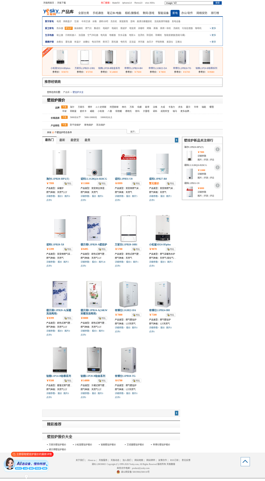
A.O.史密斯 (101, 107)
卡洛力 (171, 107)
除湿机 (150, 35)
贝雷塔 (146, 111)
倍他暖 (118, 111)
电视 (59, 21)
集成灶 (97, 28)
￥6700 (186, 72)
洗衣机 (114, 21)
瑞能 (204, 107)
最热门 (49, 139)
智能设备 (163, 13)
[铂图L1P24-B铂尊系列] (206, 63)
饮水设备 (122, 35)
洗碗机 (176, 28)
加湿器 (82, 35)
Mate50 (116, 3)
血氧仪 (60, 42)
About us (92, 460)
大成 (163, 107)
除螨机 (158, 35)
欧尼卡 (83, 111)
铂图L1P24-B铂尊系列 (206, 68)
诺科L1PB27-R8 (158, 178)
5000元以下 (75, 117)
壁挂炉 (68, 28)
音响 (132, 21)
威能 (92, 111)
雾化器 (68, 42)
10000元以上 (106, 117)
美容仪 (170, 42)
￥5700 (89, 72)
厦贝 (188, 107)
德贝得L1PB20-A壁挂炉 (94, 244)
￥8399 (50, 318)
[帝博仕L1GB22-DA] (158, 63)
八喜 (110, 111)
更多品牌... (185, 111)
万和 (132, 107)
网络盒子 (67, 21)
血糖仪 (86, 42)
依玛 (137, 111)
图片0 (67, 196)
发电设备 (176, 21)
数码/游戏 (148, 13)
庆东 (180, 107)
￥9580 (210, 72)
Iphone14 (127, 3)
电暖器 (112, 35)
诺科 (155, 111)
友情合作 (162, 460)
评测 (206, 160)
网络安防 (201, 13)
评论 (212, 160)
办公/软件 (187, 13)
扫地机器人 (70, 35)
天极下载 (61, 3)
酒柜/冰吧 (103, 21)
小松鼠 (101, 111)
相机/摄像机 (132, 13)
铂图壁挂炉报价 (108, 444)
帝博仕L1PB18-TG (182, 68)
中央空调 (85, 21)
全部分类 (83, 13)
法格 (155, 107)
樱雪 (211, 107)
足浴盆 (132, 42)
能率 (147, 107)
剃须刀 (106, 42)
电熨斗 (132, 35)
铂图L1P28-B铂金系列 (109, 68)
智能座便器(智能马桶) (174, 35)
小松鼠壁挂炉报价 (83, 444)
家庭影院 (123, 21)
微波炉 (123, 28)
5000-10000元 (90, 117)
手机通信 (98, 13)
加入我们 (127, 460)
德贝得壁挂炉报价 (57, 449)
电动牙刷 (96, 42)
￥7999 (50, 183)
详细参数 (202, 156)
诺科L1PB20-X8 (55, 244)
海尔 (72, 107)
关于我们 (80, 460)
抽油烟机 (78, 28)
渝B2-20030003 (99, 464)
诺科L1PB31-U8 (123, 178)
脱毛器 (115, 42)
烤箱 (149, 28)
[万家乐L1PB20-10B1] (85, 63)
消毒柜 (141, 28)
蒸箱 (155, 28)
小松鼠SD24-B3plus (60, 68)
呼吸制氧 (160, 42)
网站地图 (138, 460)
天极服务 (103, 460)
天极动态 (115, 460)
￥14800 (113, 72)
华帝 (196, 107)
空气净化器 (92, 35)
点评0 (49, 200)
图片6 (100, 196)
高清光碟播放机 (144, 21)
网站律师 (150, 460)
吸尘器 (60, 35)
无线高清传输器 (161, 21)
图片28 (102, 262)
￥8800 (84, 318)
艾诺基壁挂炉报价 (135, 444)
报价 (94, 196)
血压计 (150, 42)
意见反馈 (186, 460)
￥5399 (50, 249)
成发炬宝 (165, 111)
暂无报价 (154, 183)
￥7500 (137, 72)
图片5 (134, 196)
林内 (124, 107)
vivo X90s (150, 3)
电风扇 (103, 35)
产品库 (66, 92)
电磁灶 (115, 28)
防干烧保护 (75, 125)
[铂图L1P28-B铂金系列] (109, 63)
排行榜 (215, 13)
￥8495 (84, 249)
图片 (200, 160)
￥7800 (162, 72)
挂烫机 (141, 35)
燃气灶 (88, 28)
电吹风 (123, 42)
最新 (62, 140)
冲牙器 (141, 42)
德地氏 (128, 111)
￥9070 (64, 72)
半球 (64, 111)
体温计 (77, 42)
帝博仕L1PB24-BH (133, 68)
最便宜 (74, 140)
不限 (64, 107)
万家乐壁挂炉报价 (57, 444)
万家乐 (81, 107)
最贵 (87, 140)
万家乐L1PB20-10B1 (85, 68)
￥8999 (118, 183)
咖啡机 (198, 28)
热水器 (60, 28)
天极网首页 (48, 3)
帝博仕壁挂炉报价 (161, 444)
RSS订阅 (174, 460)
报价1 (60, 196)
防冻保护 (100, 125)
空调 (76, 21)
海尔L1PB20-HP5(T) (57, 178)
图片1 (169, 196)
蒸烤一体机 (165, 28)
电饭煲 (132, 28)
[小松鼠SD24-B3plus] (60, 63)
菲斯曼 (73, 111)
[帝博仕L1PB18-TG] (182, 63)
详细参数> (51, 196)
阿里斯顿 (114, 107)
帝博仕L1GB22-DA (158, 68)
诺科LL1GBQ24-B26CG (94, 178)
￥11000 (85, 183)
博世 (90, 107)
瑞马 (175, 111)
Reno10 (138, 3)
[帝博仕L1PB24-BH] (133, 63)
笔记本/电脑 (114, 13)
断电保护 (88, 125)
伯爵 (139, 107)
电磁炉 (106, 28)
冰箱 (94, 21)
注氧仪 (178, 42)
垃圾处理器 (187, 28)
